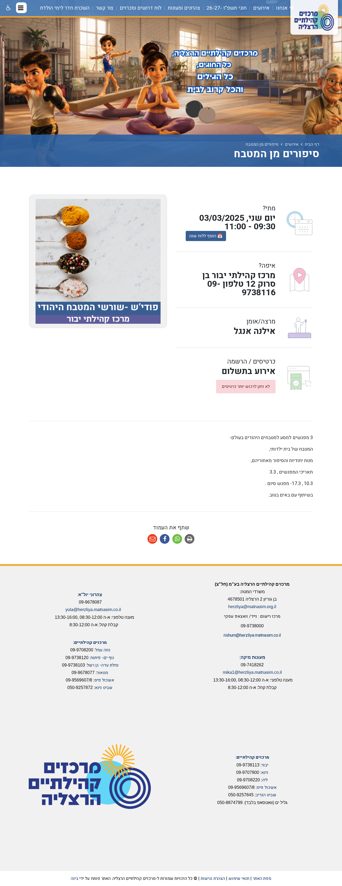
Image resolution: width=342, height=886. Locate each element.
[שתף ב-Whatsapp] (177, 539)
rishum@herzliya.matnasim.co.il (252, 635)
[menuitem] (282, 8)
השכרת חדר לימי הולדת (65, 8)
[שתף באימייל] (152, 539)
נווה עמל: (102, 650)
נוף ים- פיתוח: (102, 658)
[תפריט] (21, 7)
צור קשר (104, 8)
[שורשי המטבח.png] (98, 261)
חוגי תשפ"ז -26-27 (226, 8)
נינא (264, 772)
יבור (265, 765)
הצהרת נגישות (213, 878)
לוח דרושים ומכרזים (139, 8)
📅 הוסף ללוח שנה (206, 236)
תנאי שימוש (238, 878)
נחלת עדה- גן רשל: (102, 665)
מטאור (102, 673)
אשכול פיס (104, 680)
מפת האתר (262, 878)
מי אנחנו (284, 8)
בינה (74, 878)
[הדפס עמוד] (190, 539)
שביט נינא (103, 687)
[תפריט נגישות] (8, 8)
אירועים (261, 8)
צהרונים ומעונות (183, 8)
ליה (265, 780)
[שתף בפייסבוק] (164, 539)
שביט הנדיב (266, 795)
